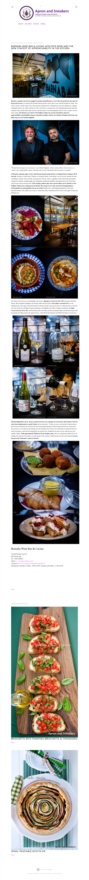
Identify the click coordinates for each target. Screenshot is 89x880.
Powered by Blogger (46, 869)
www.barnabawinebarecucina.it (24, 561)
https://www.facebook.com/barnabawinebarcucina (31, 563)
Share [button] (12, 589)
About (21, 24)
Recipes (28, 24)
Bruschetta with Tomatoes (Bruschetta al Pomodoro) (44, 739)
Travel (36, 24)
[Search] (76, 6)
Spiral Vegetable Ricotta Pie (28, 851)
